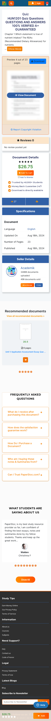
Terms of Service (9, 614)
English (31, 229)
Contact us (6, 653)
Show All (25, 579)
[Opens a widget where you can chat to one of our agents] (40, 705)
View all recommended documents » (25, 316)
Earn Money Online (10, 605)
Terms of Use (7, 675)
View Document (26, 95)
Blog (3, 688)
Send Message (28, 285)
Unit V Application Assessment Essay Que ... (25, 352)
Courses (5, 631)
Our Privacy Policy (9, 609)
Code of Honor (8, 657)
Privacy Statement (9, 671)
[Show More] (14, 49)
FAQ (3, 649)
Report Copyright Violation (27, 129)
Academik (28, 268)
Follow (39, 285)
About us (5, 626)
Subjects (5, 635)
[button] (47, 3)
